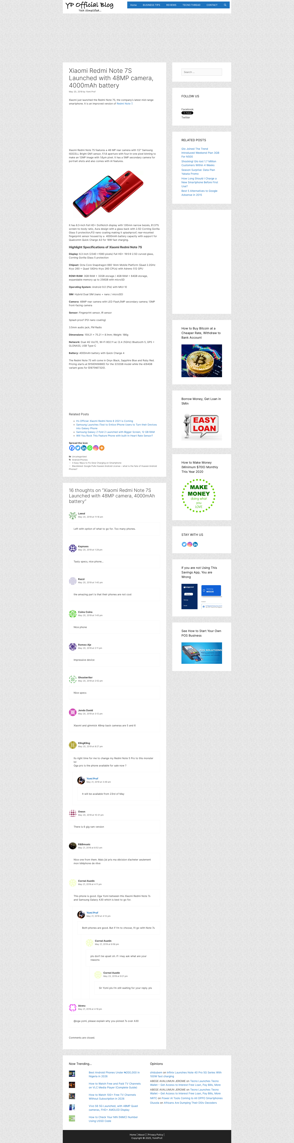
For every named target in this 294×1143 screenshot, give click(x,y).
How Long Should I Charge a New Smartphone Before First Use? (199, 182)
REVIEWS (171, 5)
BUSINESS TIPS (151, 5)
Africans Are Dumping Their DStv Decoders (190, 1102)
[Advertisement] (147, 34)
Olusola (154, 1102)
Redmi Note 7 (124, 103)
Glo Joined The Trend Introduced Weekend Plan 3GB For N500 (200, 152)
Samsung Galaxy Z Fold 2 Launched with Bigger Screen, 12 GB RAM (115, 431)
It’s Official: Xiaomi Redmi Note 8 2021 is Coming (104, 420)
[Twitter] (78, 448)
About (141, 1134)
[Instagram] (95, 448)
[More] (101, 448)
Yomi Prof (92, 778)
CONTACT (212, 5)
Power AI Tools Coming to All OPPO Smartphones (192, 1098)
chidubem (156, 1072)
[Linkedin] (84, 448)
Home (133, 5)
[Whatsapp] (89, 448)
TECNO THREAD (191, 5)
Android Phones (80, 460)
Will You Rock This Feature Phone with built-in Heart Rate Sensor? (114, 435)
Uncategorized (79, 456)
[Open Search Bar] (225, 5)
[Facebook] (72, 448)
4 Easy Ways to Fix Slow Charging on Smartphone (96, 463)
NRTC (153, 1098)
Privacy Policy (155, 1134)
